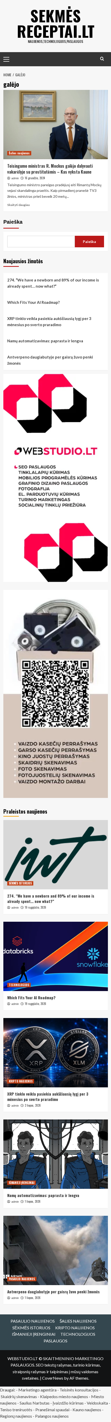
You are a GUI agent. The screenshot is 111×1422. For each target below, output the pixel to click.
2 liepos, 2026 (33, 1105)
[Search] (102, 58)
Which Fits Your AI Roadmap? (33, 302)
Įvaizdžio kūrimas (68, 1402)
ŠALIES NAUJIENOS (78, 1321)
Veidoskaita (97, 1402)
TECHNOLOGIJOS (19, 985)
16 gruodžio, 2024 (35, 178)
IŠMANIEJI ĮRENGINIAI (21, 1183)
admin (15, 178)
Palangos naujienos (52, 1416)
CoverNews (52, 1378)
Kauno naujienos (87, 1409)
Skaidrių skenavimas (19, 1396)
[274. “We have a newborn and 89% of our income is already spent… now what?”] (55, 854)
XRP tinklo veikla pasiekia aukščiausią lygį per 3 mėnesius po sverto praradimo (49, 321)
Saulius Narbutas (35, 1402)
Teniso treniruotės (16, 1409)
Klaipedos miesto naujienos (64, 1396)
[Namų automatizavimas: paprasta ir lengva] (55, 1154)
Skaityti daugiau (18, 205)
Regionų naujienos (16, 1416)
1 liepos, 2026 (33, 1201)
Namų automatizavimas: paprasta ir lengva (45, 340)
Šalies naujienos (19, 153)
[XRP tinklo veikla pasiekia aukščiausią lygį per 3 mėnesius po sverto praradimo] (55, 1052)
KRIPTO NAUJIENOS (21, 1081)
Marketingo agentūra (37, 1389)
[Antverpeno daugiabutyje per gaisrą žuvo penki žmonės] (55, 1250)
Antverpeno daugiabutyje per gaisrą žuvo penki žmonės (50, 360)
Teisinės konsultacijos (79, 1389)
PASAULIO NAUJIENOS (22, 1279)
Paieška (12, 222)
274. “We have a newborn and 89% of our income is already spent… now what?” (53, 283)
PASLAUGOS (55, 1340)
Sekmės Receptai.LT (55, 23)
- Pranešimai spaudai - (53, 1409)
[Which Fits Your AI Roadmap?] (55, 956)
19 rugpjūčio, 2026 (35, 907)
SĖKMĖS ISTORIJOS (20, 883)
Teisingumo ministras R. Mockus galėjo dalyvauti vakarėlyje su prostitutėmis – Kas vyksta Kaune (50, 169)
